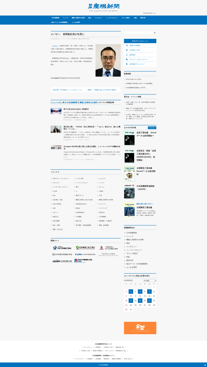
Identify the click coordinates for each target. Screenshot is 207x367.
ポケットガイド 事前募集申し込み (115, 350)
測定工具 (78, 221)
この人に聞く (80, 178)
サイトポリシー (88, 347)
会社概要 (98, 359)
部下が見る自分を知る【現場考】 (76, 109)
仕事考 (101, 191)
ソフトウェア (103, 208)
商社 (86, 139)
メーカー (82, 159)
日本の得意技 (57, 204)
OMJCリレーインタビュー (61, 178)
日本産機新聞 (55, 18)
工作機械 (78, 216)
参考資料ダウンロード (137, 64)
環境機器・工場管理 (105, 221)
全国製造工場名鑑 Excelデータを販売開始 (139, 83)
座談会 (78, 208)
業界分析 (143, 18)
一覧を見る (152, 127)
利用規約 (98, 347)
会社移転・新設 (89, 159)
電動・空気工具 (58, 229)
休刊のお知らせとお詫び (133, 79)
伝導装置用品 (80, 212)
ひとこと (102, 187)
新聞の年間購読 (134, 45)
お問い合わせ (128, 359)
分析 (54, 208)
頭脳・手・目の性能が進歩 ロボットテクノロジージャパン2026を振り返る (140, 109)
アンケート (102, 204)
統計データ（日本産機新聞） (60, 22)
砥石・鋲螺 (56, 225)
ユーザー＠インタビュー (60, 187)
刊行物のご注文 (134, 50)
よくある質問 (76, 22)
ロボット (55, 212)
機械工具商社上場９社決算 (84, 200)
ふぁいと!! (102, 178)
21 (149, 300)
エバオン (55, 46)
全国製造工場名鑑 (144, 207)
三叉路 (55, 191)
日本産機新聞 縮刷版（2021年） (136, 87)
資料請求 (132, 55)
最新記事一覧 (120, 347)
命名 (54, 195)
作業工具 (102, 212)
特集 (135, 18)
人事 (68, 38)
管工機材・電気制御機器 (83, 225)
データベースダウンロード (138, 59)
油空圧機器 (56, 221)
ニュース (65, 18)
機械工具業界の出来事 (78, 18)
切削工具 (55, 216)
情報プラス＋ (80, 195)
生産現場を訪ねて (81, 204)
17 (131, 300)
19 (140, 300)
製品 (89, 18)
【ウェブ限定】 (125, 18)
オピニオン (56, 183)
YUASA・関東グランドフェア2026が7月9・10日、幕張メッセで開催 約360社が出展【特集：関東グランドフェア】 (141, 116)
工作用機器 (102, 216)
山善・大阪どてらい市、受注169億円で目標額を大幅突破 (140, 103)
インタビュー (98, 18)
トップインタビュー (112, 18)
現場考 (83, 119)
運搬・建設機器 (104, 225)
